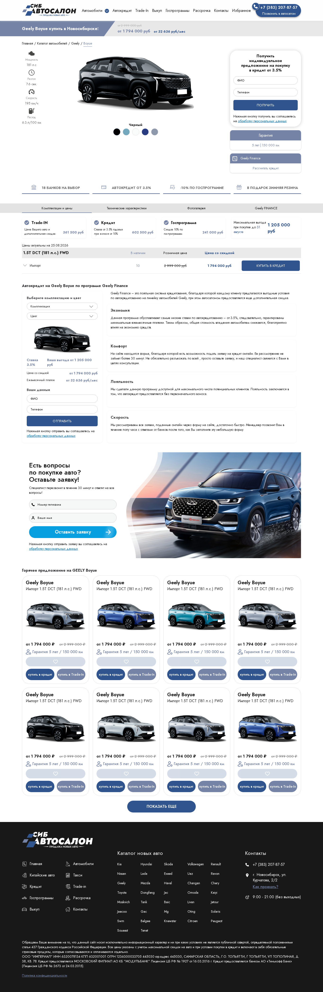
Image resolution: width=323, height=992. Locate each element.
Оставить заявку (248, 544)
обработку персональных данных (233, 557)
